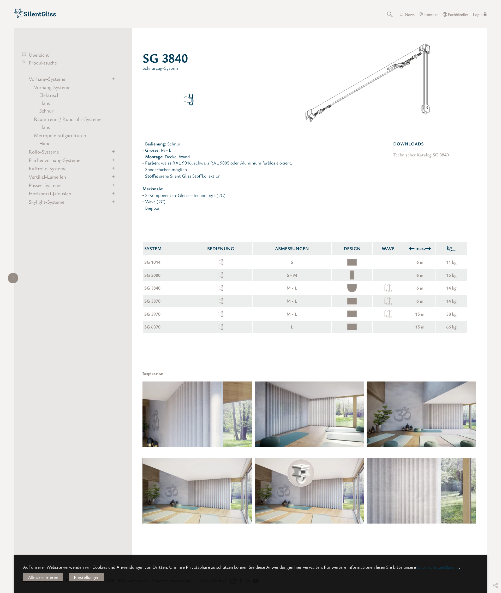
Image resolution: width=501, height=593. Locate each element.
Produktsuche (43, 62)
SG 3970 (152, 314)
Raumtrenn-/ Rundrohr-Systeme (68, 119)
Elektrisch (49, 95)
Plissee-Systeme (45, 185)
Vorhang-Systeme (47, 78)
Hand (45, 102)
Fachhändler (458, 14)
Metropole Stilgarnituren (60, 135)
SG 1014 (152, 262)
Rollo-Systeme (44, 151)
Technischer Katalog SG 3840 (421, 154)
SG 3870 (152, 301)
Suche (393, 14)
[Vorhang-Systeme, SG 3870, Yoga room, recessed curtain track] (197, 414)
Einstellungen (86, 577)
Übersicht (39, 54)
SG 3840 (152, 288)
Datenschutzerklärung (438, 567)
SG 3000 (152, 275)
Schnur (46, 110)
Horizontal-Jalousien (50, 193)
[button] (495, 554)
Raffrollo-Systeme (48, 168)
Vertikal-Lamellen (47, 176)
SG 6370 (152, 327)
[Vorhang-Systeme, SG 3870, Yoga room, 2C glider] (309, 491)
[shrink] (13, 278)
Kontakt (431, 14)
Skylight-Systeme (46, 201)
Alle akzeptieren (43, 577)
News (410, 14)
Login (477, 14)
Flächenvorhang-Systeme (54, 160)
